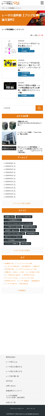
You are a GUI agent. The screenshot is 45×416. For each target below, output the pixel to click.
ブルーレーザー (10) (27, 278)
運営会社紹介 (11, 357)
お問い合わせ (11, 386)
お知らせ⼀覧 (11, 402)
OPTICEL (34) (9, 269)
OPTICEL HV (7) (10, 281)
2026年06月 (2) (10, 169)
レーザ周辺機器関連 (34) (12, 220)
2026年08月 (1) (10, 163)
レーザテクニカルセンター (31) (27, 269)
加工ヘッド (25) (19, 272)
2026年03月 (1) (10, 178)
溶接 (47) (36, 266)
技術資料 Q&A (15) (29, 227)
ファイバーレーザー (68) (24, 263)
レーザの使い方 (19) (33, 272)
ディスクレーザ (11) (11, 278)
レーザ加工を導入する (14, 371)
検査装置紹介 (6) (32, 233)
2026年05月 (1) (10, 172)
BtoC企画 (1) (26, 243)
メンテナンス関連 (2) (11, 243)
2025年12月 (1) (10, 188)
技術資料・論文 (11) (11, 230)
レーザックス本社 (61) (12, 266)
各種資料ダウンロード (14, 391)
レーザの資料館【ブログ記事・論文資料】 (15, 396)
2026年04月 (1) (10, 175)
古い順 (40, 35)
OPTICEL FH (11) (29, 275)
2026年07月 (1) (10, 166)
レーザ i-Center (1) (11, 284)
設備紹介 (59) (9, 217)
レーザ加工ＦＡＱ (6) (27, 230)
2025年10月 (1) (10, 194)
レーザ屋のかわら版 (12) (13, 275)
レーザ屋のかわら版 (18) (12, 227)
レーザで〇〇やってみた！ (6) (14, 233)
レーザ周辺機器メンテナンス (26, 51)
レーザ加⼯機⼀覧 (12, 376)
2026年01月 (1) (10, 185)
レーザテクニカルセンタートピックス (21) (18, 223)
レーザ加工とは (11, 362)
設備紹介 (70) (9, 263)
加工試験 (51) (26, 266)
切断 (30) (8, 272)
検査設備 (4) (36, 281)
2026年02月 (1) (10, 181)
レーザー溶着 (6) (24, 281)
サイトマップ (31, 408)
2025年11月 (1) (10, 191)
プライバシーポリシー (17, 408)
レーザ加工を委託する (14, 367)
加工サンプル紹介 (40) (24, 217)
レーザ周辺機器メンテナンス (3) (15, 240)
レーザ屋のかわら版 (24, 48)
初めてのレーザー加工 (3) (13, 237)
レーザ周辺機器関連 (24, 73)
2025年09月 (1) (10, 197)
